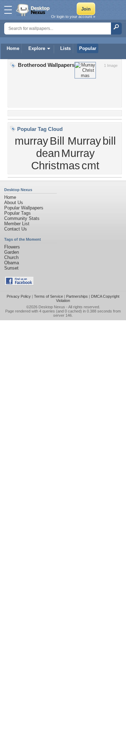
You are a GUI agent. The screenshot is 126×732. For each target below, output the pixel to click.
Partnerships (77, 296)
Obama (11, 262)
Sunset (11, 268)
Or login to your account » (73, 16)
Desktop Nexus (51, 307)
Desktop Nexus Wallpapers (33, 10)
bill (109, 141)
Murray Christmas (63, 159)
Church (11, 257)
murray (31, 141)
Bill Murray (75, 141)
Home (13, 48)
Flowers (12, 247)
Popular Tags (17, 213)
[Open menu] (8, 10)
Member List (16, 223)
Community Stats (22, 218)
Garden (11, 252)
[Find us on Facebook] (19, 283)
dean (48, 153)
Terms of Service (48, 296)
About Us (13, 202)
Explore (36, 48)
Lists (65, 48)
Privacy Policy (19, 296)
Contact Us (15, 229)
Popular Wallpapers (23, 207)
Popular (87, 48)
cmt (90, 165)
